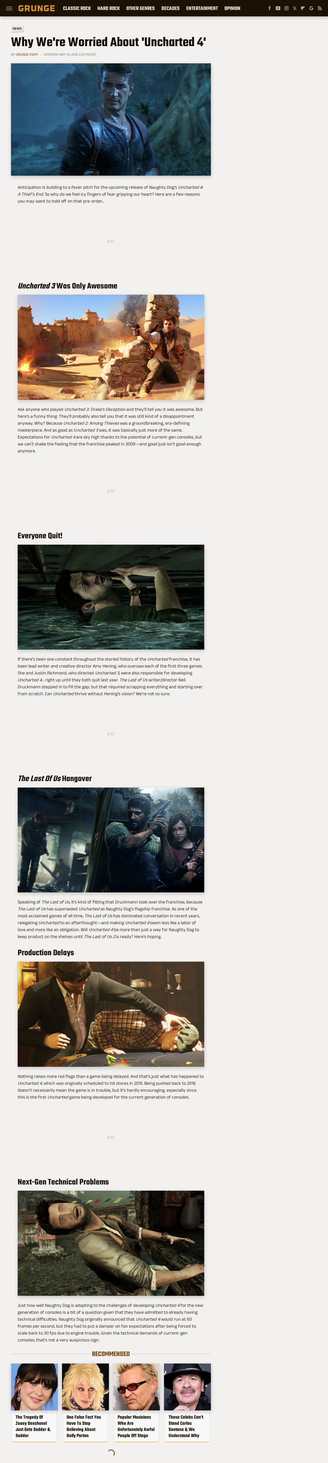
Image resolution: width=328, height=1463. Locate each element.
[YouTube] (278, 8)
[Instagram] (286, 8)
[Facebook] (270, 8)
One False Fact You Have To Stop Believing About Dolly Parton (84, 1426)
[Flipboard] (303, 8)
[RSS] (320, 8)
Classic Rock (77, 8)
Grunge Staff (27, 54)
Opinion (232, 8)
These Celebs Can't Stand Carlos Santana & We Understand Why (186, 1426)
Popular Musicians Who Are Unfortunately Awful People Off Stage (136, 1426)
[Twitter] (295, 8)
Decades (170, 8)
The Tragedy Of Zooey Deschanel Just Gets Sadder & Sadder (33, 1426)
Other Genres (140, 8)
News (17, 28)
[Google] (311, 8)
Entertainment (202, 8)
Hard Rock (108, 8)
